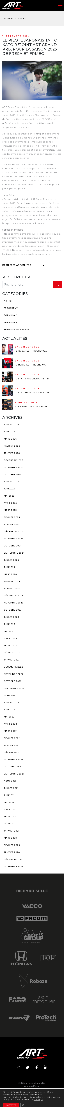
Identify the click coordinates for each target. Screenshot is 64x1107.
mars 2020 (10, 838)
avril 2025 (10, 503)
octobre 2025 (13, 474)
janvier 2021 (11, 831)
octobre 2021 (12, 766)
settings (38, 1099)
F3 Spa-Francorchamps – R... (32, 378)
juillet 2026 (11, 424)
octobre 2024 (13, 545)
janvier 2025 (12, 524)
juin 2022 (9, 709)
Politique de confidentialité (31, 1083)
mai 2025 (9, 496)
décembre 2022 (13, 667)
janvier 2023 (12, 659)
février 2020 (12, 845)
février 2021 (11, 823)
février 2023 (12, 652)
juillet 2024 (11, 560)
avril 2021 (10, 809)
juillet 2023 (11, 617)
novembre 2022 (13, 674)
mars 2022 (10, 731)
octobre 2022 (13, 681)
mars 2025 (10, 510)
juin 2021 (9, 795)
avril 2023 (10, 638)
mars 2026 (10, 439)
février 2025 (12, 517)
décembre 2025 (13, 460)
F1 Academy (11, 308)
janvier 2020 (12, 852)
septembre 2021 (14, 773)
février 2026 (12, 446)
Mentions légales (32, 1086)
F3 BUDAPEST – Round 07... (30, 364)
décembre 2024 (13, 531)
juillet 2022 (11, 702)
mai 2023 (9, 631)
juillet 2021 (11, 788)
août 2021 (10, 781)
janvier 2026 (12, 453)
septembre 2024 (14, 553)
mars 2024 (10, 574)
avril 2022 (10, 724)
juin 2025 (9, 488)
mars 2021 (10, 816)
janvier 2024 (12, 588)
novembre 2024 (13, 538)
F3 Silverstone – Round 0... (31, 406)
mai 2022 (9, 716)
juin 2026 (9, 431)
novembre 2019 (13, 866)
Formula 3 (10, 322)
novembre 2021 (13, 759)
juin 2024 (9, 567)
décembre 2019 (13, 859)
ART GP (22, 19)
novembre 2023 (13, 602)
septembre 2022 (14, 688)
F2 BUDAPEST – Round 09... (31, 351)
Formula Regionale (16, 329)
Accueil (8, 19)
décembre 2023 (13, 595)
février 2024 (12, 581)
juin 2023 (9, 624)
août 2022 (10, 695)
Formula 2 (10, 315)
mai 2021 (9, 802)
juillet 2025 (11, 481)
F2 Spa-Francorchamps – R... (32, 392)
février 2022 (12, 738)
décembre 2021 (13, 752)
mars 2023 (10, 645)
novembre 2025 (13, 467)
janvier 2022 (12, 745)
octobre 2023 (13, 610)
